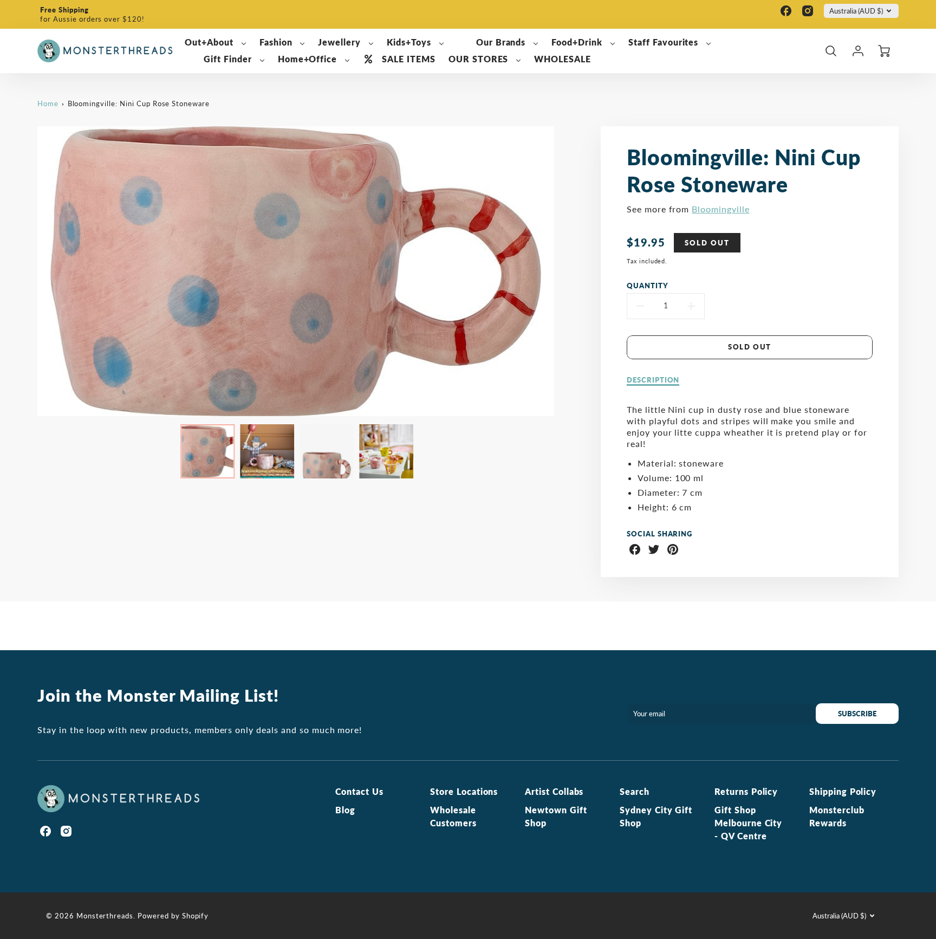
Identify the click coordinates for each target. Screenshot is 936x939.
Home (47, 103)
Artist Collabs (554, 791)
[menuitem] (216, 42)
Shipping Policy (842, 791)
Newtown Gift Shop (556, 816)
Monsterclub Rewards (836, 816)
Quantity (647, 285)
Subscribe (857, 713)
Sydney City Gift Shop (656, 816)
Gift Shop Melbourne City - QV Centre (748, 823)
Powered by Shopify (173, 915)
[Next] (562, 271)
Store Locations (464, 791)
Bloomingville (720, 209)
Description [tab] (653, 379)
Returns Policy (746, 791)
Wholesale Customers (453, 816)
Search (634, 791)
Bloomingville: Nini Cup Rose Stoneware (139, 103)
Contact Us (359, 791)
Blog (345, 810)
